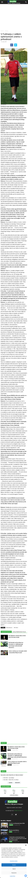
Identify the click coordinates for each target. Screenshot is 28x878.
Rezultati (17, 782)
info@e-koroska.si (18, 810)
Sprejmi (14, 865)
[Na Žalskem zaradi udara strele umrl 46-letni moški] (4, 637)
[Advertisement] (14, 15)
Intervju (6, 30)
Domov (2, 30)
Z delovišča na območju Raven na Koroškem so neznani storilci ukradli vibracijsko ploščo (17, 839)
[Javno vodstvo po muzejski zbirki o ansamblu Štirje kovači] (4, 652)
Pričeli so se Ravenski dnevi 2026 (17, 823)
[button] (26, 845)
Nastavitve (14, 872)
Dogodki (2, 654)
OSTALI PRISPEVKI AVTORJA (19, 631)
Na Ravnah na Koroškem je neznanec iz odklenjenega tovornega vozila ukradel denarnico (17, 755)
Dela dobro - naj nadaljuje (8, 777)
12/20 (5, 792)
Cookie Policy (12, 876)
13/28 (23, 792)
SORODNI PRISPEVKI (6, 631)
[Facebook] (12, 814)
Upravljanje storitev (13, 861)
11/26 (14, 792)
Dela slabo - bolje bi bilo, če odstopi (10, 779)
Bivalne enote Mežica (14, 830)
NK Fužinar (16, 627)
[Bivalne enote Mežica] (4, 832)
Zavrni (14, 868)
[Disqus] (14, 681)
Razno (2, 639)
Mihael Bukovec (9, 627)
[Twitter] (16, 814)
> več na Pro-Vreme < (14, 795)
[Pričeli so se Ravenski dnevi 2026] (4, 825)
